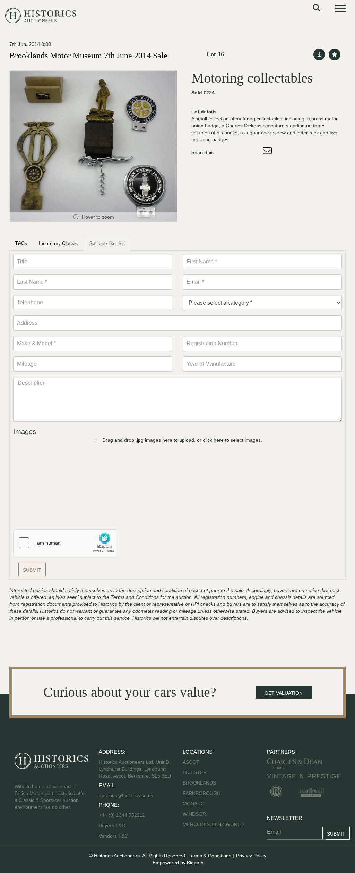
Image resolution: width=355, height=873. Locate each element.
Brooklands (199, 783)
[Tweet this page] (239, 152)
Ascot (191, 762)
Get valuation (284, 693)
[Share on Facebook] (225, 152)
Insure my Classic (58, 243)
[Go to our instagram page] (253, 152)
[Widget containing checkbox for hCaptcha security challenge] (65, 542)
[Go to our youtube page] (50, 829)
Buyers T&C (112, 825)
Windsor (194, 814)
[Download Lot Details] (319, 54)
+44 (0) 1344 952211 (122, 815)
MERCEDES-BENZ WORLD (213, 824)
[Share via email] (268, 152)
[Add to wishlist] (334, 54)
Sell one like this (107, 243)
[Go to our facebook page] (21, 829)
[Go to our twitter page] (35, 829)
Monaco (194, 803)
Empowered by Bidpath (178, 862)
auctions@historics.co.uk (126, 795)
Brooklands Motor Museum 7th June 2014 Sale (88, 55)
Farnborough (201, 793)
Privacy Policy (251, 855)
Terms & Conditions (210, 855)
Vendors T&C (114, 836)
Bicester (195, 772)
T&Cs (21, 243)
